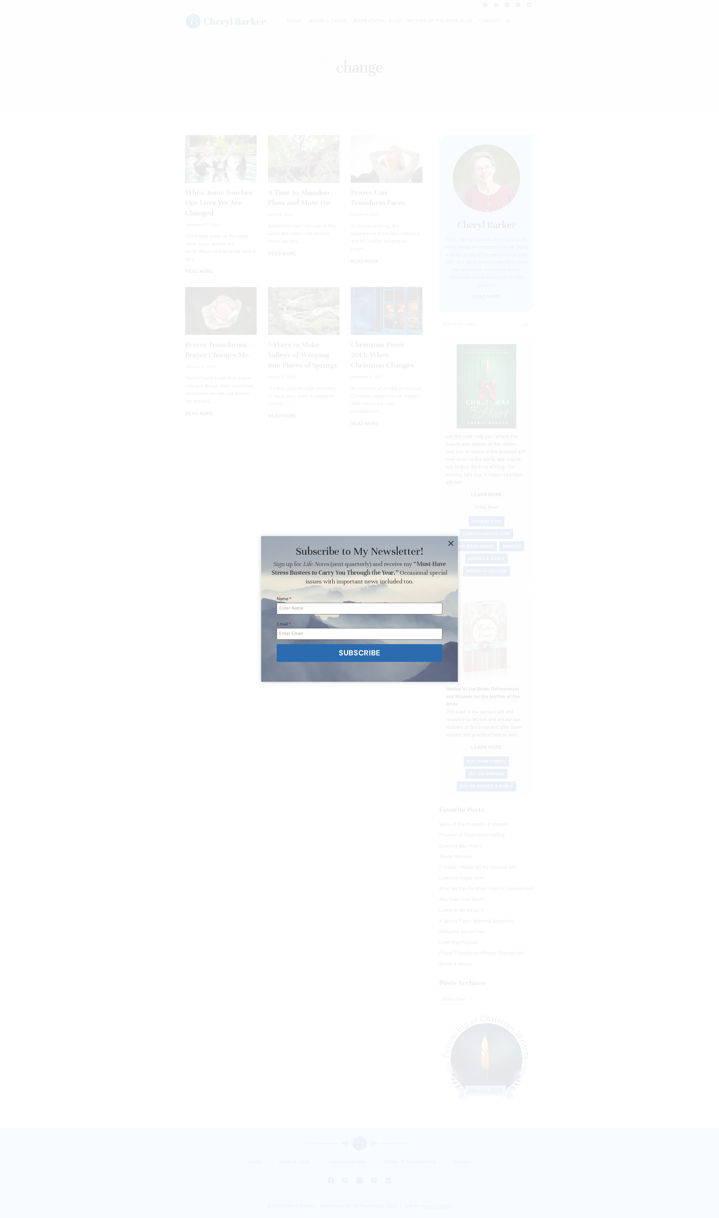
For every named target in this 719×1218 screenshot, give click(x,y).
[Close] (450, 543)
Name (284, 599)
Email (284, 624)
